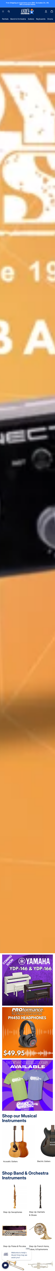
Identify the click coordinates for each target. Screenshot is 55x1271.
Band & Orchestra (18, 19)
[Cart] (52, 11)
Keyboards (40, 19)
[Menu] (3, 11)
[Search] (9, 11)
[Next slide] (49, 1144)
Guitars (31, 19)
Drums (50, 19)
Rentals (5, 19)
